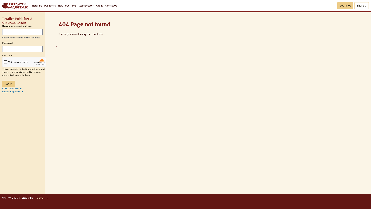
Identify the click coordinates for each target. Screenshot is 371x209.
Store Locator (86, 5)
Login (343, 5)
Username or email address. (17, 26)
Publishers (50, 5)
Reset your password (12, 91)
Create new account (12, 88)
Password (7, 43)
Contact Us (111, 5)
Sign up (361, 5)
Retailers (37, 5)
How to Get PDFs (67, 5)
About (99, 5)
